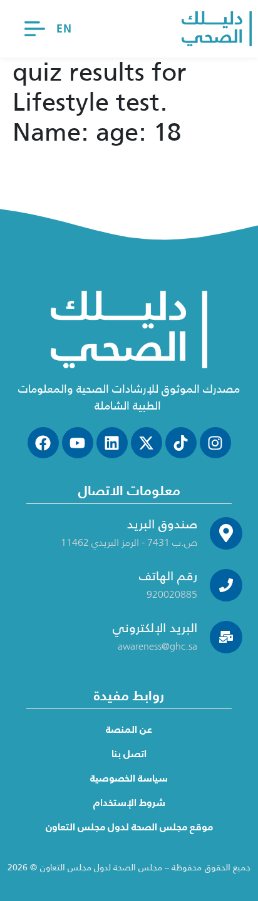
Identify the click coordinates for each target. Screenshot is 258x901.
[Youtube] (77, 442)
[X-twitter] (146, 442)
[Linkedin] (112, 442)
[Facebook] (43, 442)
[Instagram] (215, 442)
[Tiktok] (181, 442)
